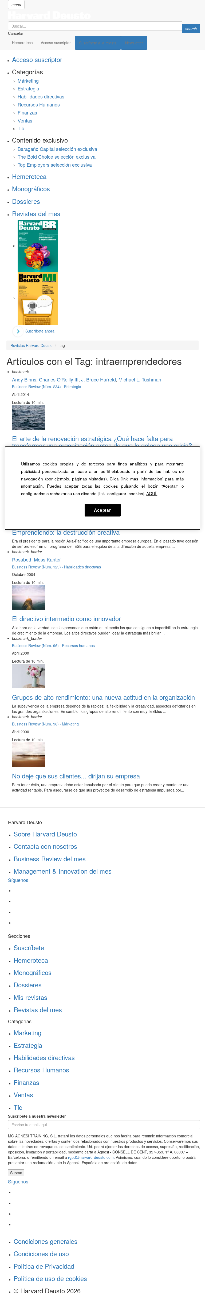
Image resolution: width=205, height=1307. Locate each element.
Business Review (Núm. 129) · (38, 567)
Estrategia (28, 88)
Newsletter (134, 42)
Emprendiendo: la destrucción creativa (66, 532)
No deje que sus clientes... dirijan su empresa (76, 775)
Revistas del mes (36, 213)
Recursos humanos (78, 645)
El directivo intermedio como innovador (66, 618)
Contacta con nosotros (45, 846)
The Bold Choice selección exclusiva (57, 156)
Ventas (25, 120)
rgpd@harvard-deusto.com (91, 1157)
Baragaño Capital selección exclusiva (57, 148)
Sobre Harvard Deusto (45, 833)
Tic (21, 128)
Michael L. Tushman (140, 379)
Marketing (27, 1032)
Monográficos (31, 188)
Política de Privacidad (44, 1266)
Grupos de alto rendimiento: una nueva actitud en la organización (103, 697)
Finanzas (27, 112)
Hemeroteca (22, 42)
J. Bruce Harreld (98, 379)
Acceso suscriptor (56, 42)
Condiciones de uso (41, 1253)
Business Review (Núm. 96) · (37, 645)
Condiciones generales (45, 1241)
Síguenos (18, 879)
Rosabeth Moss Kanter (36, 559)
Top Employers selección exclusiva (55, 164)
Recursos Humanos (39, 104)
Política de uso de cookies (50, 1278)
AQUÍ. (151, 493)
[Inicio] (104, 15)
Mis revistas (30, 997)
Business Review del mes (50, 858)
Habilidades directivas (41, 96)
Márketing (28, 80)
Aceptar (102, 510)
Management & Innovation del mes (63, 871)
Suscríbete (29, 947)
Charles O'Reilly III (58, 379)
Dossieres (26, 201)
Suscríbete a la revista (98, 42)
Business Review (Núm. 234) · (38, 386)
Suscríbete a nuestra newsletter (37, 1116)
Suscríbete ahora (39, 331)
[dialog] (102, 488)
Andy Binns (24, 379)
